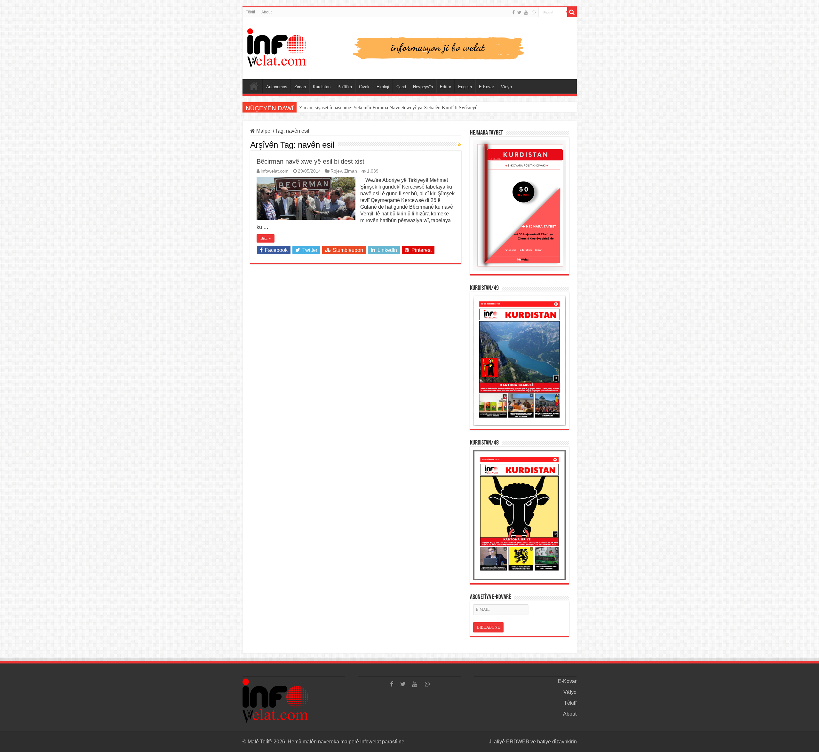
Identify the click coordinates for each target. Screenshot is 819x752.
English (465, 86)
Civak (364, 86)
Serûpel (254, 86)
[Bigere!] (572, 12)
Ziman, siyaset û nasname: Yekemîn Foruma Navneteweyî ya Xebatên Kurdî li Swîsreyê (389, 107)
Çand (401, 86)
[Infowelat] (409, 47)
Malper (263, 131)
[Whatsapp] (533, 12)
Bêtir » (265, 238)
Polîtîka (345, 86)
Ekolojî (383, 86)
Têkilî (250, 12)
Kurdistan (321, 86)
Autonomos (276, 86)
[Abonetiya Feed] (459, 144)
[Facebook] (513, 12)
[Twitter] (519, 12)
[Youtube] (526, 12)
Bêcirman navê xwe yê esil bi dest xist (310, 161)
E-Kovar (486, 86)
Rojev (336, 171)
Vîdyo (506, 86)
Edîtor (445, 86)
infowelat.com (275, 171)
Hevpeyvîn (423, 86)
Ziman (300, 86)
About (266, 12)
